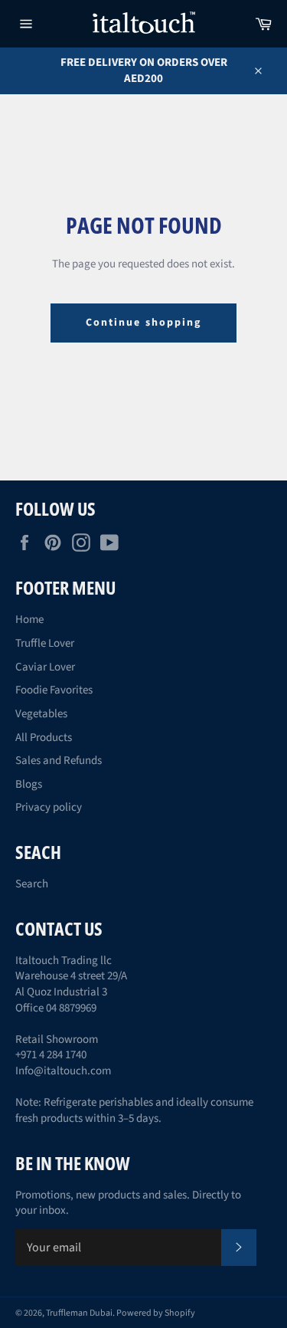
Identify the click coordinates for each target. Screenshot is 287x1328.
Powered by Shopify (155, 1313)
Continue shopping (144, 322)
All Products (43, 738)
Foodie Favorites (54, 690)
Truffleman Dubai (79, 1313)
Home (29, 620)
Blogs (28, 784)
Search (31, 884)
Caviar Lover (45, 667)
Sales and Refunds (58, 761)
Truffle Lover (44, 643)
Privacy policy (48, 807)
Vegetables (41, 714)
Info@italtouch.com (63, 1071)
